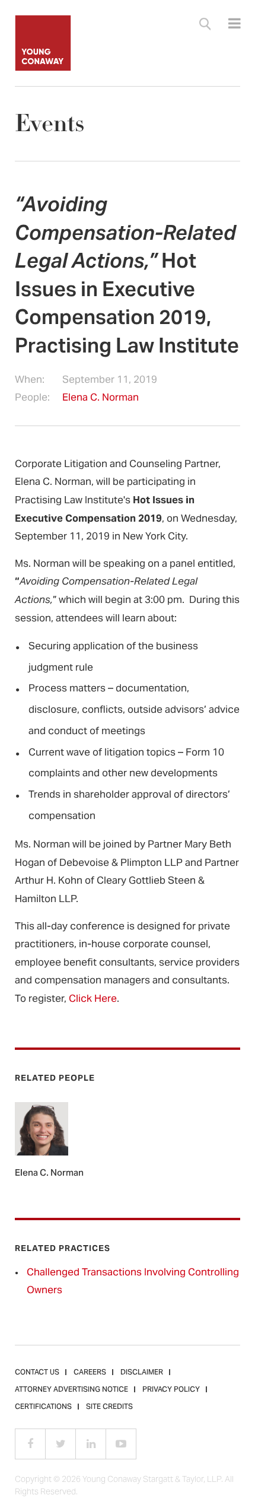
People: (32, 398)
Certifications (43, 1407)
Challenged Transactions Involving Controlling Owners (133, 1282)
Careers (90, 1372)
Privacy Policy (171, 1389)
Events (49, 123)
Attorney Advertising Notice (71, 1389)
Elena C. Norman (100, 398)
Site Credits (109, 1407)
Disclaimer (141, 1372)
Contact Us (37, 1372)
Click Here (93, 999)
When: (29, 381)
